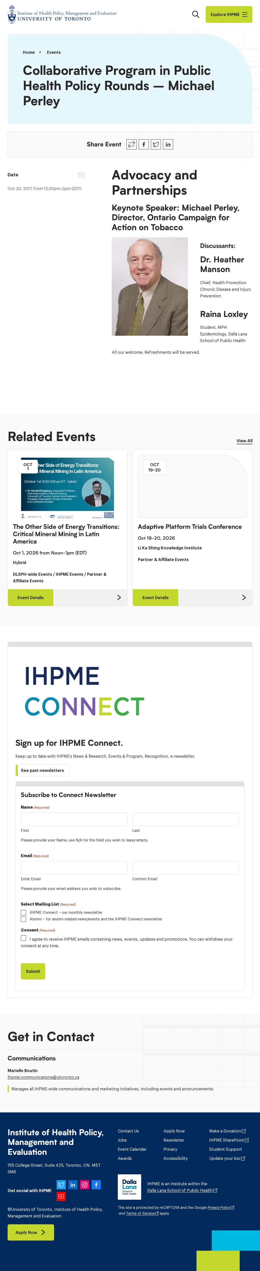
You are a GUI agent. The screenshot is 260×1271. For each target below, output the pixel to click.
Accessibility (176, 1158)
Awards (125, 1158)
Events (54, 52)
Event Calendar (132, 1149)
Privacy (170, 1149)
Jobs (122, 1140)
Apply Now (174, 1131)
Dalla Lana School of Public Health (180, 1190)
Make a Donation (225, 1131)
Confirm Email (144, 879)
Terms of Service (140, 1213)
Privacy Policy (219, 1207)
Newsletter (174, 1140)
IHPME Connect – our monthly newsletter (66, 912)
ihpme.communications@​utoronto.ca (43, 1077)
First (25, 830)
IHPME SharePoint (226, 1140)
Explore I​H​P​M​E (225, 14)
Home (29, 52)
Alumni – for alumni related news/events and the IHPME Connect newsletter (96, 919)
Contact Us (128, 1131)
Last (136, 830)
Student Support (225, 1149)
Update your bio (224, 1158)
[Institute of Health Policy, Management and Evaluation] (62, 14)
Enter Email (31, 879)
